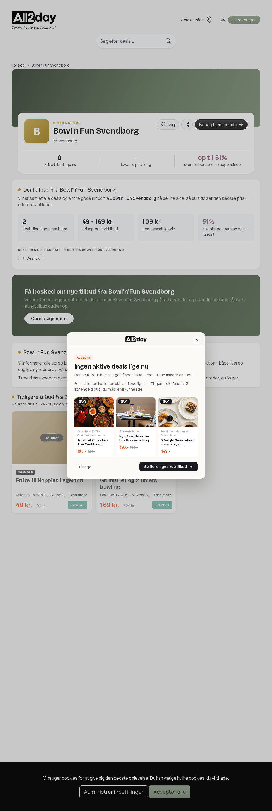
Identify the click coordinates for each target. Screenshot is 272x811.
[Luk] (197, 340)
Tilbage (84, 466)
